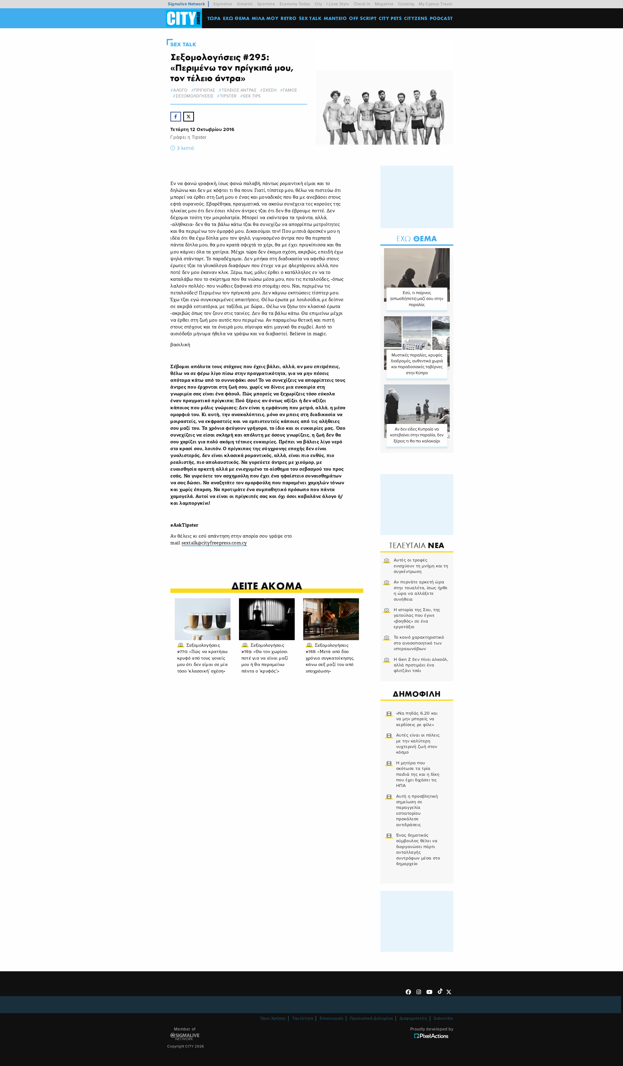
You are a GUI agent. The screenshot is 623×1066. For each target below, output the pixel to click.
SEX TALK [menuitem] (310, 18)
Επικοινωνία (331, 1018)
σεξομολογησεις (194, 96)
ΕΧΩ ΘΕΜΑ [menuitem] (236, 18)
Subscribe (443, 1018)
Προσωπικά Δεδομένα (371, 1018)
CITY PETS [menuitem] (390, 18)
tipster (228, 96)
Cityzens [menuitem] (416, 18)
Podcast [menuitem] (441, 18)
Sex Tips (252, 96)
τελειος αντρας (239, 90)
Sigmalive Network (186, 4)
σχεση (270, 90)
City (318, 4)
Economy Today (295, 4)
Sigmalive (222, 4)
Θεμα (416, 238)
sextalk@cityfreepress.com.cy (214, 543)
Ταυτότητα (302, 1018)
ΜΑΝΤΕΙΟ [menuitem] (335, 18)
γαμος (290, 90)
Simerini (245, 4)
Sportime (266, 4)
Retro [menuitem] (289, 18)
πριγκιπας (204, 90)
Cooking (406, 4)
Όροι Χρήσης (273, 1018)
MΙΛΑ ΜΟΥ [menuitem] (265, 18)
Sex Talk (183, 44)
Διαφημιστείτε (413, 1018)
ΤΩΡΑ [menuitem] (214, 18)
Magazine (384, 4)
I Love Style (337, 4)
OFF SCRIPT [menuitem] (362, 18)
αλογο (180, 90)
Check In (362, 4)
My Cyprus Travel (435, 4)
